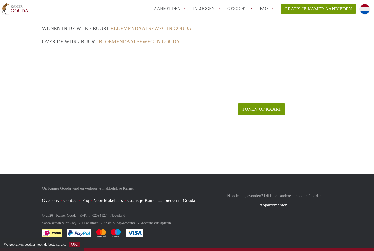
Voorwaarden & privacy (59, 223)
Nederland (117, 215)
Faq (85, 200)
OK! (74, 244)
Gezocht (237, 8)
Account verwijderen (156, 223)
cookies (30, 244)
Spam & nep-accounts (120, 223)
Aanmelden (167, 8)
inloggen (204, 8)
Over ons (50, 200)
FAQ (264, 8)
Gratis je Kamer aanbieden (318, 8)
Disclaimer (90, 223)
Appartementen (273, 204)
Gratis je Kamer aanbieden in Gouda (161, 200)
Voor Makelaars (108, 200)
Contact (70, 200)
